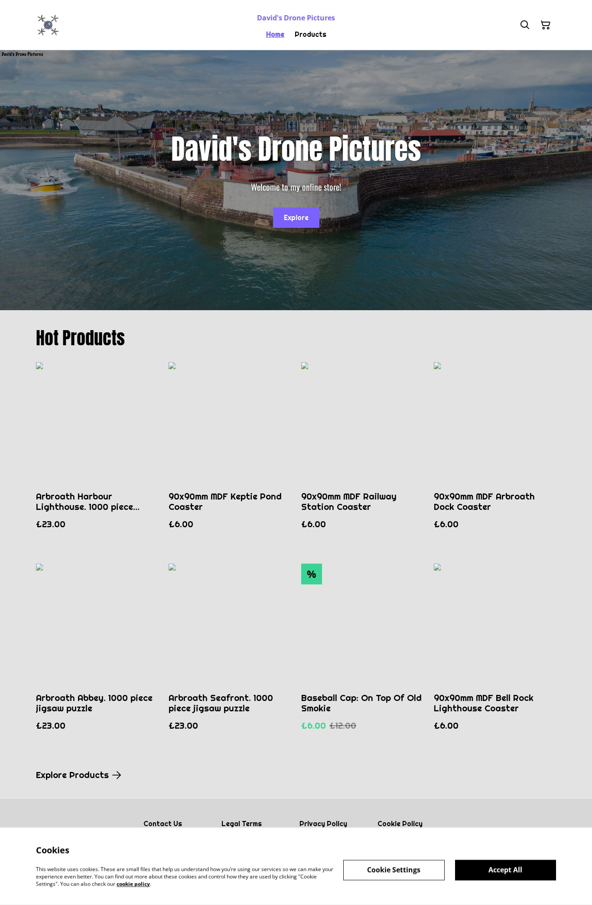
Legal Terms (241, 823)
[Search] (524, 25)
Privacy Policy (323, 823)
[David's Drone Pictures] (48, 25)
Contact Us (162, 823)
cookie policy (133, 883)
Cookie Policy (400, 823)
